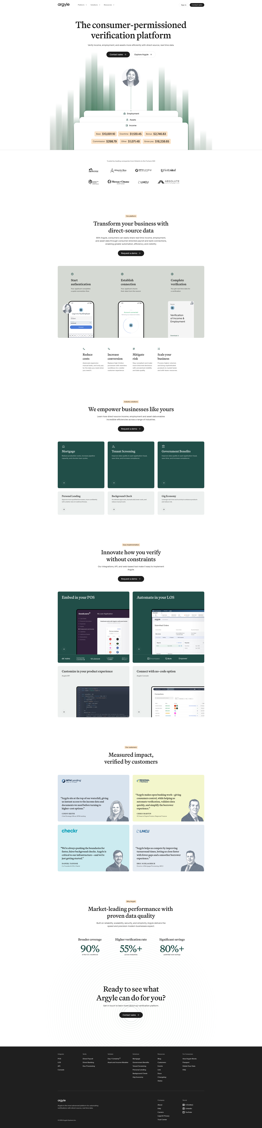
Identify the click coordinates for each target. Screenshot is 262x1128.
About (160, 1105)
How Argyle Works (190, 1059)
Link (159, 1070)
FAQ (184, 1070)
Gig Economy (138, 1077)
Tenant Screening (139, 1066)
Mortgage (136, 1059)
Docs (160, 1073)
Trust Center (162, 1120)
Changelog (162, 1077)
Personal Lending (139, 1070)
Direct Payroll (88, 1059)
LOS (59, 1062)
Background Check (140, 1073)
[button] (82, 5)
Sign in (183, 5)
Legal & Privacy (163, 1116)
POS (59, 1059)
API (59, 1066)
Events (160, 1066)
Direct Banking (88, 1062)
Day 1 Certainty (114, 1058)
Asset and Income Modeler (118, 1062)
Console (61, 1070)
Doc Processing (89, 1066)
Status (160, 1081)
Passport (186, 1062)
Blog (159, 1059)
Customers (162, 1062)
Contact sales (197, 5)
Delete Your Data (189, 1066)
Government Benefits (141, 1062)
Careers (161, 1112)
